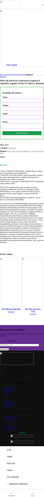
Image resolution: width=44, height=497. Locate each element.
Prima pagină (5, 74)
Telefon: (5, 105)
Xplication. (22, 432)
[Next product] (43, 74)
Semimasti (29, 74)
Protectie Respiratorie (17, 74)
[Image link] (17, 364)
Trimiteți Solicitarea (22, 133)
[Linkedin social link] (14, 156)
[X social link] (9, 156)
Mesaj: (5, 122)
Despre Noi (9, 389)
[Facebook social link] (7, 156)
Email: (5, 114)
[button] (22, 397)
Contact (7, 391)
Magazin (8, 387)
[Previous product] (38, 74)
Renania (3, 77)
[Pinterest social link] (12, 156)
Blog (6, 393)
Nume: (5, 97)
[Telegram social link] (17, 156)
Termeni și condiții (11, 417)
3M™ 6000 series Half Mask (11, 309)
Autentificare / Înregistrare (18, 484)
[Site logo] (10, 8)
